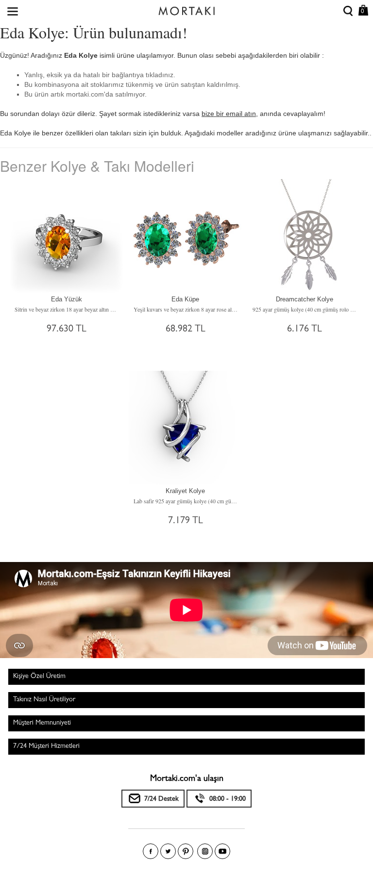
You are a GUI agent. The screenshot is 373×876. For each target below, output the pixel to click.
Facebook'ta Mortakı (150, 851)
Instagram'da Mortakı (205, 851)
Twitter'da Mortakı (168, 851)
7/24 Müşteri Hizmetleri (46, 746)
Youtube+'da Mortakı (222, 851)
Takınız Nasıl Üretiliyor (44, 699)
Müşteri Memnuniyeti (42, 723)
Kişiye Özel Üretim (39, 676)
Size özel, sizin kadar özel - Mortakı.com (186, 9)
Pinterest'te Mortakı (185, 851)
